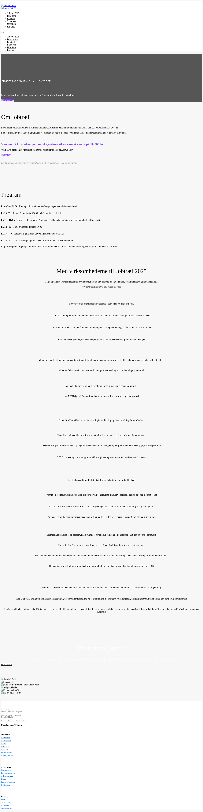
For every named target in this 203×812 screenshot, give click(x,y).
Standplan (11, 21)
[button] (7, 100)
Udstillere (11, 24)
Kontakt (11, 18)
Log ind (11, 26)
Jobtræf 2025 (13, 13)
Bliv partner (12, 16)
